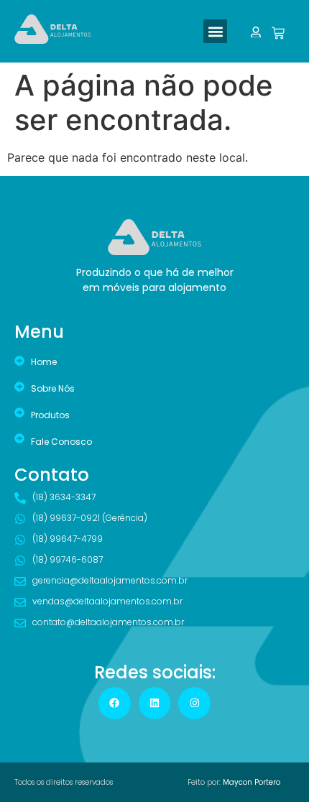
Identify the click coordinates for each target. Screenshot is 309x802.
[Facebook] (114, 703)
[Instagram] (194, 703)
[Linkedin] (155, 703)
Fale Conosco (61, 441)
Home (44, 362)
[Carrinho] (276, 33)
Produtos (50, 415)
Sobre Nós (53, 388)
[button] (215, 31)
